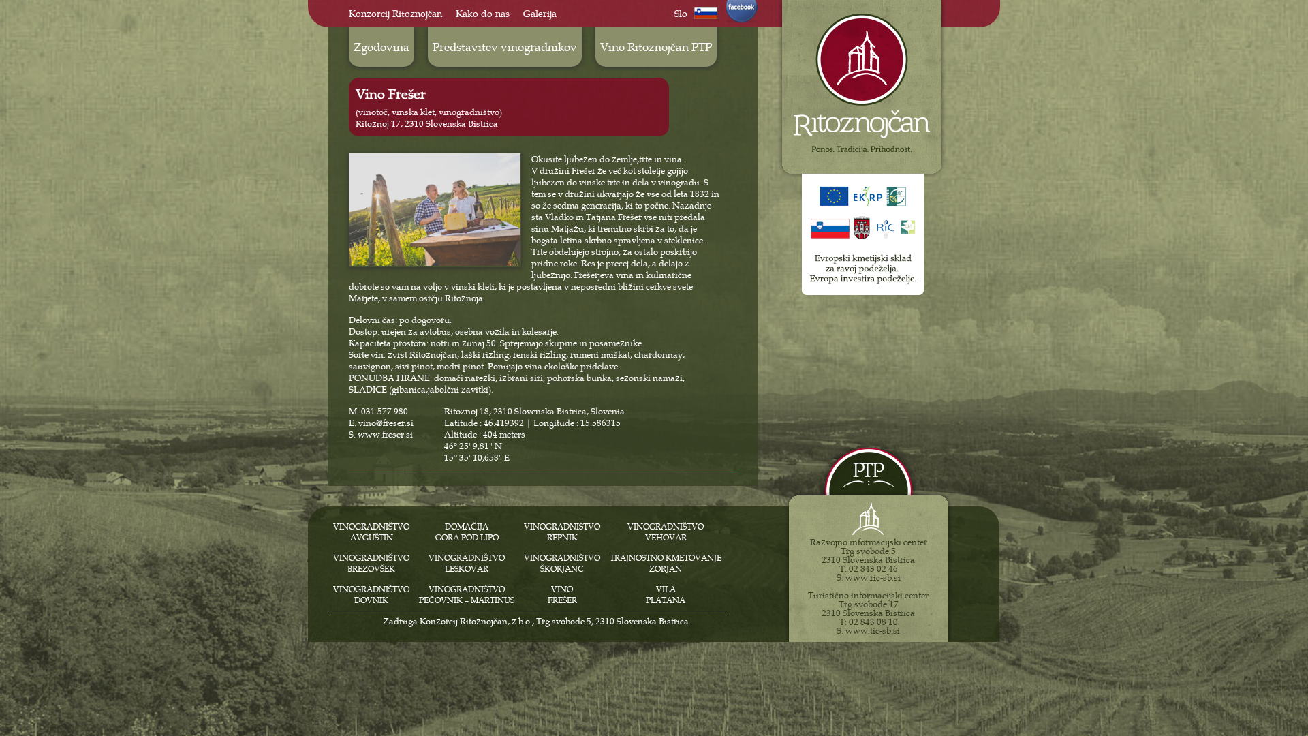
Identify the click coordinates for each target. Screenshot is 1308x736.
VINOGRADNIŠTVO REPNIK (562, 532)
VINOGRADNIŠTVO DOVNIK (371, 595)
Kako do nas (483, 13)
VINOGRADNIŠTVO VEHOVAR (665, 532)
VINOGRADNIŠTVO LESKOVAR (467, 563)
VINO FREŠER (562, 595)
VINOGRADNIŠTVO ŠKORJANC (562, 563)
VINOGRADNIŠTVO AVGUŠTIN (371, 532)
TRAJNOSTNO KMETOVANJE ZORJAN (665, 563)
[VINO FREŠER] (434, 263)
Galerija (540, 13)
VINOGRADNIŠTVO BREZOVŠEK (371, 563)
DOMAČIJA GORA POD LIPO (467, 532)
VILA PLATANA (665, 595)
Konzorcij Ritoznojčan (395, 13)
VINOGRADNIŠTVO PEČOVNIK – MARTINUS (466, 595)
